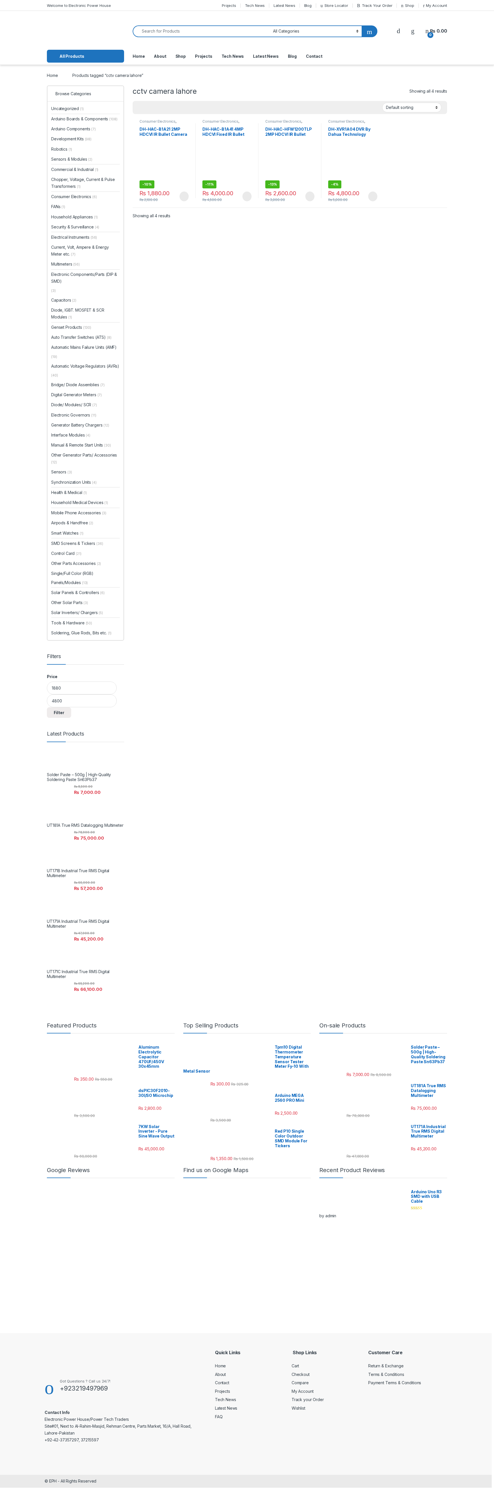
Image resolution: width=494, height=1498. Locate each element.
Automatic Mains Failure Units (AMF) (84, 347)
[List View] (157, 107)
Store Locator (336, 5)
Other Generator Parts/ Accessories (84, 458)
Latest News (284, 5)
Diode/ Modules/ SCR (74, 404)
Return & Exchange (386, 1365)
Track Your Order (377, 5)
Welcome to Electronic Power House (79, 5)
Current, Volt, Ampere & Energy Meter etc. (80, 250)
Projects (229, 5)
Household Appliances (74, 216)
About (160, 56)
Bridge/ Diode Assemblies (78, 384)
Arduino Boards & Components (84, 118)
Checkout (301, 1374)
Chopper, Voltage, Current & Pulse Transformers (83, 183)
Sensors (61, 471)
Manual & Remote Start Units (81, 445)
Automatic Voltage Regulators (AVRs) (85, 366)
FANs (58, 206)
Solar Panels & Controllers (78, 592)
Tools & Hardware (71, 622)
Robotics (61, 149)
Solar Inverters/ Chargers (77, 612)
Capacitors (63, 300)
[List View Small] (165, 107)
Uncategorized (67, 108)
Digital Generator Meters (76, 394)
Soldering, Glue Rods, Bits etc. (81, 632)
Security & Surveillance (75, 226)
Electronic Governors (73, 415)
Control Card (66, 553)
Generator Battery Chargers (80, 425)
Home (139, 56)
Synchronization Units (74, 482)
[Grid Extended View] (149, 107)
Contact (314, 56)
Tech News (255, 5)
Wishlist (298, 1408)
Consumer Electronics (158, 121)
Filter (59, 712)
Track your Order (308, 1399)
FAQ (219, 1416)
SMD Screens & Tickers (77, 543)
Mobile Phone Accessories (78, 512)
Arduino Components (73, 128)
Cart (295, 1365)
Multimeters (65, 264)
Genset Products (71, 327)
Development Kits (71, 138)
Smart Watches (67, 533)
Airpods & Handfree (72, 522)
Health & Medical (69, 492)
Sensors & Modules (71, 159)
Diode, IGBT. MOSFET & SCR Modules (77, 313)
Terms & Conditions (386, 1374)
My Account (436, 5)
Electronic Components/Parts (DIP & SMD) (84, 278)
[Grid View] (140, 107)
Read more (184, 196)
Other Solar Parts (69, 602)
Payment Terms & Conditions (394, 1382)
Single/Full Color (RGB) (72, 573)
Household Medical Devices (79, 502)
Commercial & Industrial (74, 169)
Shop (409, 5)
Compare (300, 1382)
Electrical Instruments (74, 237)
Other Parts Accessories (76, 563)
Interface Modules (70, 435)
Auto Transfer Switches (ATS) (78, 337)
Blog (308, 5)
